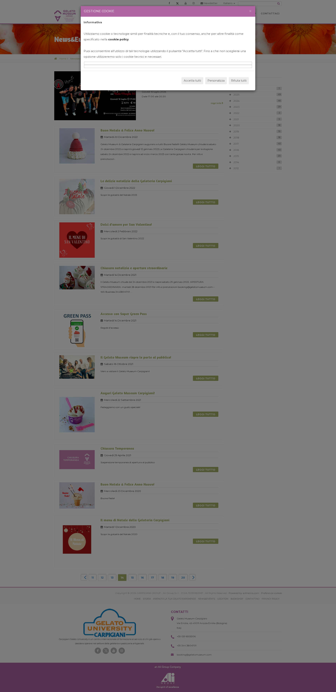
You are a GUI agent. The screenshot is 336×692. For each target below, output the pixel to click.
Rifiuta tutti (239, 80)
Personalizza (216, 80)
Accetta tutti (192, 80)
